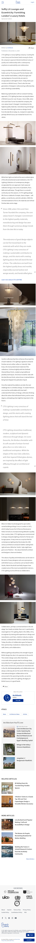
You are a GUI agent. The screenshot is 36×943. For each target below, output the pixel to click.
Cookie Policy (11, 940)
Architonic (17, 695)
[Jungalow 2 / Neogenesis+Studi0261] (9, 763)
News (4, 714)
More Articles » (30, 859)
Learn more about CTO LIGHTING (11, 280)
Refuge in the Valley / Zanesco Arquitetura (24, 746)
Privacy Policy (4, 940)
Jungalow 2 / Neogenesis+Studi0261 (24, 759)
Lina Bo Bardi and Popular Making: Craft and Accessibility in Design (23, 822)
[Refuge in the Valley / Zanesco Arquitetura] (9, 749)
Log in (32, 2)
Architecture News (14, 714)
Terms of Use (17, 939)
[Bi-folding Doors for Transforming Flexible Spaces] (7, 788)
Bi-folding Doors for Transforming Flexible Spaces (22, 785)
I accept (29, 940)
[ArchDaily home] (18, 2)
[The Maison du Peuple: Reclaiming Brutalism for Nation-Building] (7, 838)
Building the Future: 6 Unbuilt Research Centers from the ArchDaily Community (23, 850)
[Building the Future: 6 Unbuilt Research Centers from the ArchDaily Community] (7, 851)
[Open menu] (2, 2)
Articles (25, 714)
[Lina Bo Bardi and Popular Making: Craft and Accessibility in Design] (7, 824)
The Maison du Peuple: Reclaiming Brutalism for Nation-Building (23, 835)
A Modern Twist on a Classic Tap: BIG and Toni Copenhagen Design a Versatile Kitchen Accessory (24, 800)
